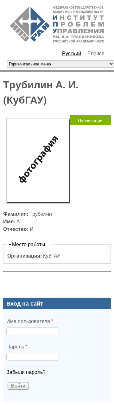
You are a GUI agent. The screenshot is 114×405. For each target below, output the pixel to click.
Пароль (16, 346)
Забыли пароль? (26, 371)
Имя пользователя (29, 321)
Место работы (28, 244)
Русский (71, 53)
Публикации (90, 120)
